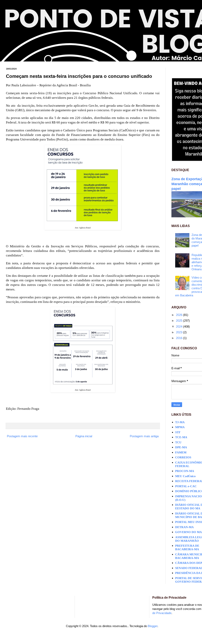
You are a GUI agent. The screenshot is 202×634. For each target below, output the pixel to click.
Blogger (152, 626)
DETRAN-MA (184, 527)
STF (177, 432)
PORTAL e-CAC (186, 486)
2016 (179, 338)
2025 (179, 320)
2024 (179, 326)
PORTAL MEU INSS (188, 522)
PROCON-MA (184, 471)
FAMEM (180, 452)
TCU (178, 442)
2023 (179, 332)
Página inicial (83, 436)
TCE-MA (181, 437)
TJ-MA (180, 422)
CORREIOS (183, 457)
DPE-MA (181, 447)
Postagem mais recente (22, 436)
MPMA (180, 427)
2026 (179, 315)
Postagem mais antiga (144, 436)
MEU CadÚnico (185, 476)
